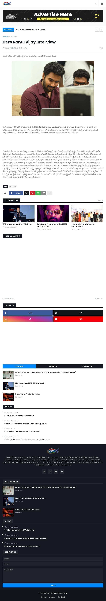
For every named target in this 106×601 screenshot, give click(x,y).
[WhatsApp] (38, 193)
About (52, 597)
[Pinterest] (32, 193)
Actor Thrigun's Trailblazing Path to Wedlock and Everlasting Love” (45, 372)
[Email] (43, 193)
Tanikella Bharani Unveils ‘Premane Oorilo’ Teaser (27, 440)
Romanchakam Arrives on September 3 (83, 225)
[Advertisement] (53, 343)
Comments (86, 366)
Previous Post (9, 299)
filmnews (13, 36)
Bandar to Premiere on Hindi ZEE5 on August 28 (52, 225)
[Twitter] (26, 193)
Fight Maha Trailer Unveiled (27, 394)
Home (5, 36)
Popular (19, 366)
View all (100, 200)
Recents (53, 366)
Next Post (98, 299)
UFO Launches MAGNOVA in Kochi (30, 29)
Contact (61, 597)
